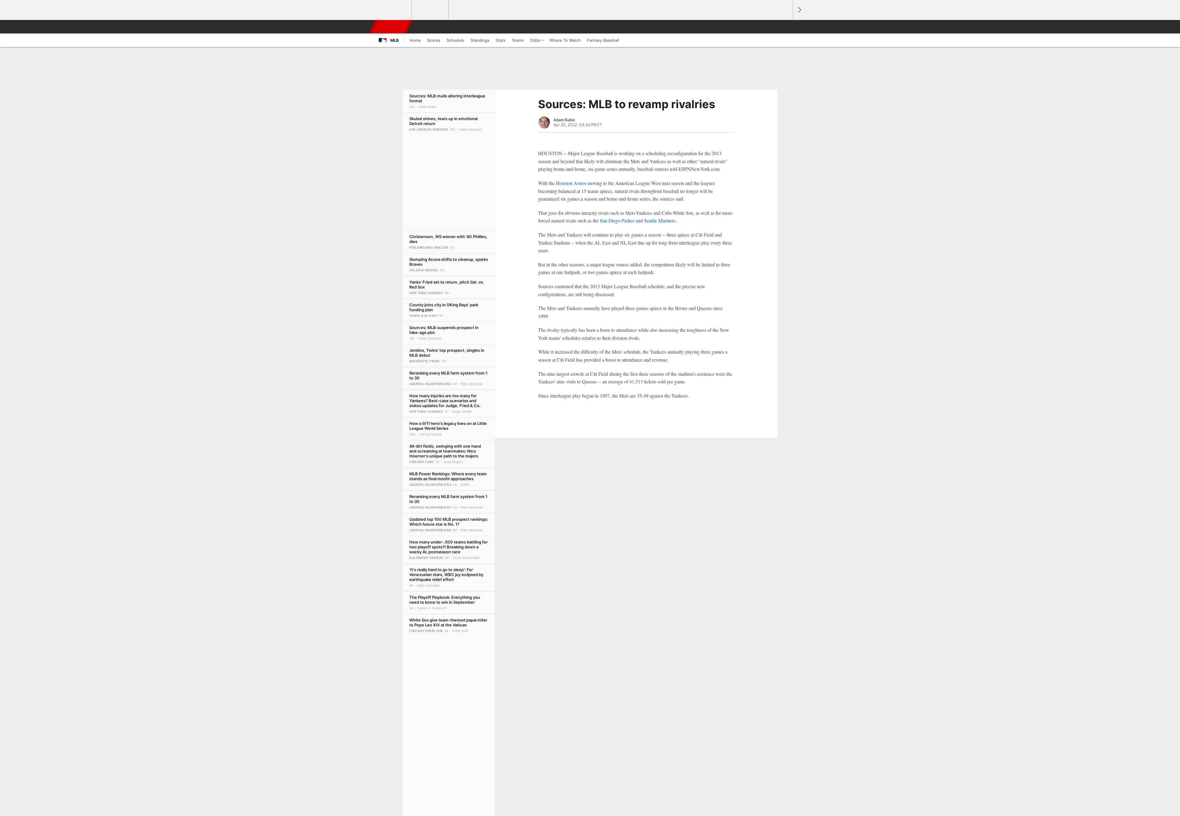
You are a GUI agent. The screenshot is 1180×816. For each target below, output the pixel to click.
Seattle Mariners (659, 220)
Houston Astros (571, 183)
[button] (785, 26)
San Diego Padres (617, 220)
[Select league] (393, 10)
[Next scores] (799, 10)
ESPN (391, 26)
